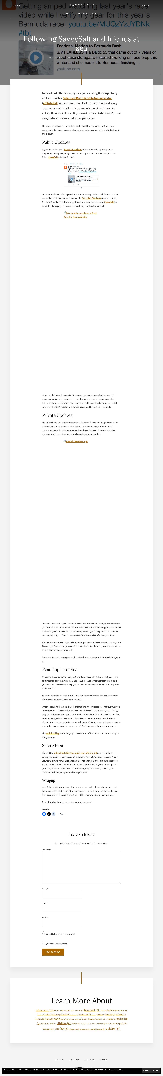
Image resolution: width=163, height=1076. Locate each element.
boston (48, 1015)
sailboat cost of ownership (88, 1029)
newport (53, 1024)
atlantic (73, 1010)
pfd (94, 1024)
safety (62, 1028)
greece (64, 1019)
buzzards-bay (74, 1015)
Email (45, 903)
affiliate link (50, 103)
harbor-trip (70, 1019)
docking (40, 1019)
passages (88, 1023)
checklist (101, 1015)
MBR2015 (112, 1019)
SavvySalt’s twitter (73, 149)
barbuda (80, 1010)
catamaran (85, 1015)
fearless (49, 1019)
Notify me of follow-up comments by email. (58, 934)
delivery (121, 1014)
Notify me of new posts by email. (54, 944)
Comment (46, 850)
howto (85, 1019)
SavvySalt (82, 4)
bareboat (92, 1010)
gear (56, 1019)
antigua (65, 1010)
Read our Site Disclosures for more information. (110, 1069)
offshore (64, 1023)
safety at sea (74, 1029)
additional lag (52, 733)
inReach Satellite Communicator (69, 753)
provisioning (109, 1024)
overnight (75, 1024)
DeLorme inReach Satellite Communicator (87, 98)
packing (82, 1023)
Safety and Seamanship (61, 58)
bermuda (106, 1010)
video (114, 1028)
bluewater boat (118, 1010)
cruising (110, 1014)
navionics (45, 1024)
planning (100, 1024)
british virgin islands (60, 1015)
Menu (147, 6)
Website (45, 917)
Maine (99, 1019)
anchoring (57, 1010)
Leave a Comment (105, 58)
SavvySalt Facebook (91, 198)
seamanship (102, 1029)
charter (94, 1015)
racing (119, 1023)
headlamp (78, 1019)
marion (105, 1019)
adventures (44, 1010)
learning (92, 1019)
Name (45, 889)
